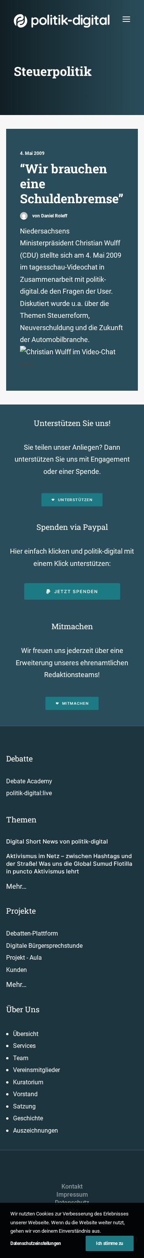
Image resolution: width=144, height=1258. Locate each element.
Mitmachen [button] (75, 703)
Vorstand (25, 1094)
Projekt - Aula (24, 957)
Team (20, 1058)
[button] (126, 19)
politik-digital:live (29, 793)
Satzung (24, 1106)
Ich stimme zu (109, 1243)
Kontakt (72, 1186)
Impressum (72, 1194)
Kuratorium (28, 1082)
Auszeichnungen (35, 1130)
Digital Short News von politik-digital (57, 841)
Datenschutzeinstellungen (35, 1243)
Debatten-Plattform (32, 933)
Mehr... (28, 364)
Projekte (21, 911)
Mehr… (16, 886)
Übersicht (25, 1034)
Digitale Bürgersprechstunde (44, 945)
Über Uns (23, 1009)
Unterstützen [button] (75, 500)
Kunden (16, 970)
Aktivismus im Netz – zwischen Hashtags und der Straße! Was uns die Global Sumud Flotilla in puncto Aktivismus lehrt (69, 863)
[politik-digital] (61, 21)
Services (24, 1045)
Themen (21, 819)
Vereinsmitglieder (36, 1070)
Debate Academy (29, 781)
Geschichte (28, 1118)
